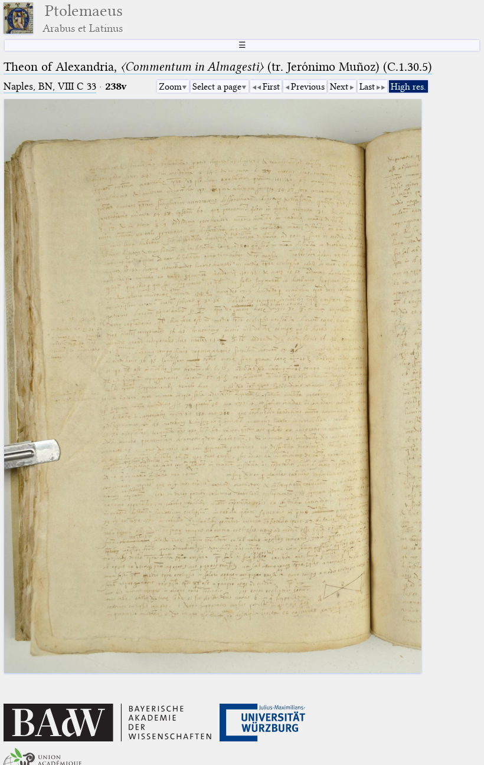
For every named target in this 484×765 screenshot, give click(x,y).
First (271, 86)
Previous (308, 86)
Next (339, 86)
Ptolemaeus (82, 18)
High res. (408, 86)
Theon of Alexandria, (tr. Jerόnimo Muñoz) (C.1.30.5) (218, 67)
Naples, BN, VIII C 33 (50, 86)
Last (367, 86)
